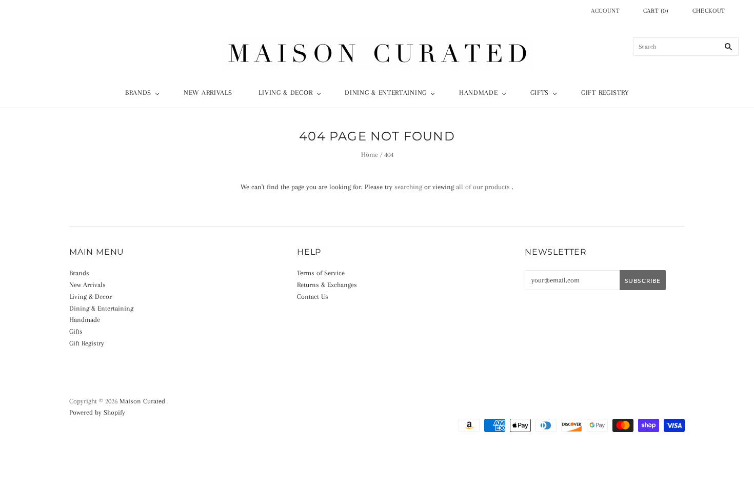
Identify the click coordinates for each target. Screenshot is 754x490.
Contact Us (312, 296)
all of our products (483, 187)
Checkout (708, 10)
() (656, 10)
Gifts (539, 92)
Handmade (478, 92)
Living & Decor (285, 92)
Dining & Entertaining (386, 92)
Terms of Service (321, 273)
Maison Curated (142, 401)
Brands (138, 92)
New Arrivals (208, 92)
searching (408, 187)
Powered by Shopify (97, 412)
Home (369, 154)
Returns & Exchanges (327, 285)
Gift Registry (605, 92)
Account (605, 10)
